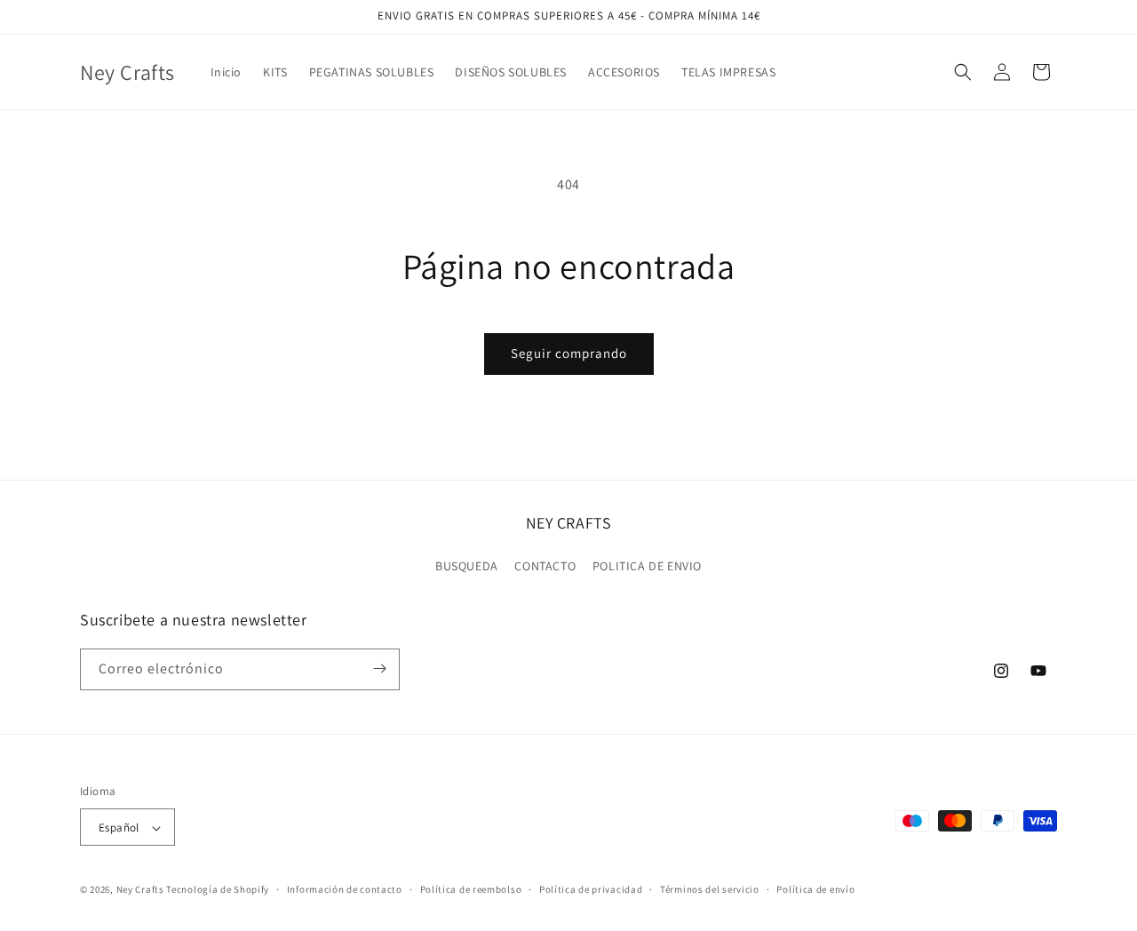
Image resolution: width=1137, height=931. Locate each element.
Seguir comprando (569, 353)
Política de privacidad (590, 889)
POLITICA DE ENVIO (647, 567)
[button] (962, 72)
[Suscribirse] (379, 668)
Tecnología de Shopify (217, 890)
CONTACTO (545, 567)
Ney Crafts (140, 890)
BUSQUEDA (466, 567)
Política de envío (815, 889)
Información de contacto (344, 889)
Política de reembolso (471, 889)
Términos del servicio (709, 889)
